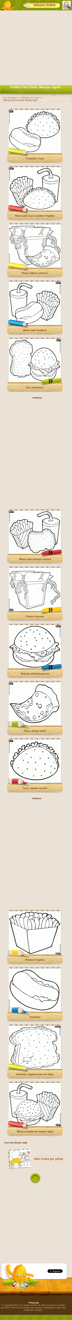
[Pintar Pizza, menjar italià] (35, 725)
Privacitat (34, 1303)
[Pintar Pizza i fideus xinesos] (35, 267)
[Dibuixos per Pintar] (7, 5)
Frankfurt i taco (35, 158)
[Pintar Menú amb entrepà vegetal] (35, 553)
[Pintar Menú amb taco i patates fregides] (35, 210)
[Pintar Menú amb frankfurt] (35, 324)
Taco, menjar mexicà (35, 788)
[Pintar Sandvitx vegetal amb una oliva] (35, 1068)
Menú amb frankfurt (35, 330)
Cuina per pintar (52, 1159)
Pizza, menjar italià (35, 730)
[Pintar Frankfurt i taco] (35, 152)
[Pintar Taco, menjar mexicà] (35, 782)
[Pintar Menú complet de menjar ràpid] (35, 1125)
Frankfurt (35, 1017)
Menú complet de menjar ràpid (35, 1131)
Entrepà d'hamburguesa (35, 673)
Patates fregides (35, 959)
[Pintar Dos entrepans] (35, 381)
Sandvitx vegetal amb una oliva (35, 1074)
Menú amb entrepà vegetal (35, 559)
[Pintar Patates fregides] (35, 954)
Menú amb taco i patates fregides (35, 215)
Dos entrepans (35, 387)
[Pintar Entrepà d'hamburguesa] (35, 668)
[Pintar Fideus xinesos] (35, 610)
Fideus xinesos (35, 616)
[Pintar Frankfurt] (35, 1011)
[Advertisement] (36, 47)
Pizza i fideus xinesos (35, 273)
